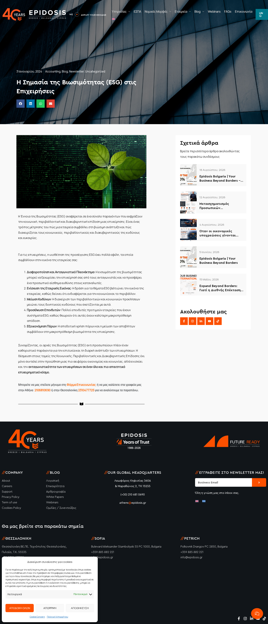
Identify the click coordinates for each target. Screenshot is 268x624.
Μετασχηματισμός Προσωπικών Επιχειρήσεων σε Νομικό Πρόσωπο (219, 206)
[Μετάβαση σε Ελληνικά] (203, 500)
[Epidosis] (34, 14)
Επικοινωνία (243, 11)
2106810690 (43, 390)
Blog (198, 11)
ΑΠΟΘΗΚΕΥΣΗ (80, 608)
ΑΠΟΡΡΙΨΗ (49, 608)
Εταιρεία (181, 11)
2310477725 (86, 390)
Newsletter (76, 71)
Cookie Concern (37, 616)
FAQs (227, 11)
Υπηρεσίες (119, 11)
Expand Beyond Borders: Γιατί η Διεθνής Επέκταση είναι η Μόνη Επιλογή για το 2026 (220, 288)
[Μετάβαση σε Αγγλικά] (113, 19)
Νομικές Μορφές (156, 11)
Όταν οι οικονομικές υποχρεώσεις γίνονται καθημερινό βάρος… (217, 233)
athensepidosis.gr (132, 502)
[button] (262, 14)
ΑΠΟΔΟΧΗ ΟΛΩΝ (19, 608)
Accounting (53, 71)
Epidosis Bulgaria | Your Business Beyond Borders (218, 260)
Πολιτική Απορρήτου (57, 616)
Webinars (214, 11)
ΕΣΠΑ (137, 11)
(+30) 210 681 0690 (133, 494)
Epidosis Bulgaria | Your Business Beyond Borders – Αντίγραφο (219, 179)
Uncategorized (95, 71)
